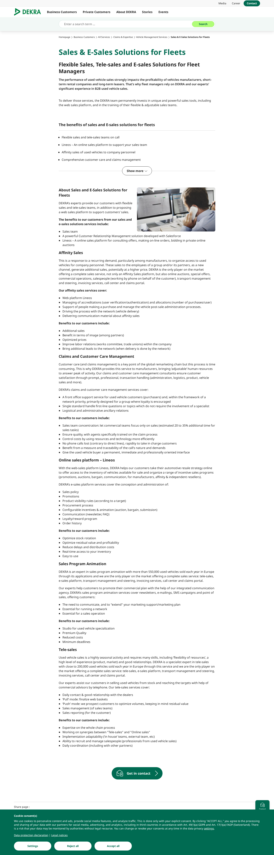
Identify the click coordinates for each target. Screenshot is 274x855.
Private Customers (96, 12)
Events (163, 12)
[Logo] (29, 12)
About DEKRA (126, 12)
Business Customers (62, 12)
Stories (147, 12)
